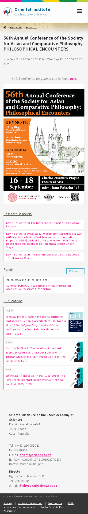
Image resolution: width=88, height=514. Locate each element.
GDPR (71, 503)
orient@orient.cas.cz (35, 455)
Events (8, 269)
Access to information (30, 503)
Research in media (18, 214)
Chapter (9, 310)
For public (16, 27)
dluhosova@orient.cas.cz (38, 486)
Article (8, 342)
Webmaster (10, 510)
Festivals (31, 27)
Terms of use (55, 503)
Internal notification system (19, 507)
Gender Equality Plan (52, 507)
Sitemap (8, 503)
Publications (13, 301)
